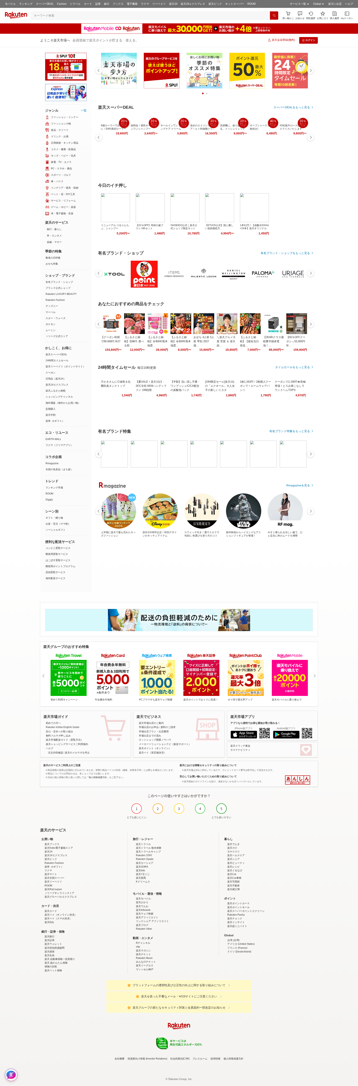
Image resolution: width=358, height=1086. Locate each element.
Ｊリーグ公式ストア (57, 336)
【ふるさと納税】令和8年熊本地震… (157, 341)
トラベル (75, 3)
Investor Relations (156, 1058)
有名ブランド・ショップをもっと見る (285, 253)
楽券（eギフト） (55, 420)
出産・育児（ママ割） (58, 523)
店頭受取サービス (55, 572)
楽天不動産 (233, 885)
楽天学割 (51, 414)
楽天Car (231, 874)
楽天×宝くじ (143, 874)
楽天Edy (49, 922)
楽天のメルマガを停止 (77, 752)
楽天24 (173, 3)
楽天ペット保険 (53, 970)
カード (88, 3)
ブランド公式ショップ (58, 288)
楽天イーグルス (144, 965)
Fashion (62, 3)
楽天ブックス (52, 844)
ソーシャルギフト (55, 529)
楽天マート (51, 874)
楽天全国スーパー (54, 877)
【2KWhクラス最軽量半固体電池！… (273, 341)
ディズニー (52, 306)
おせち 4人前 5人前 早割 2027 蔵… (204, 341)
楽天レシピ (233, 866)
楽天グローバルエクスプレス (61, 896)
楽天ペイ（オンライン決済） (61, 914)
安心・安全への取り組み (59, 731)
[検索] (274, 15)
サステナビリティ (240, 750)
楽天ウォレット (53, 944)
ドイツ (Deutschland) (239, 951)
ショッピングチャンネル (59, 396)
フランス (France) (237, 947)
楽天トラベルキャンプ (148, 851)
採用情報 (215, 1058)
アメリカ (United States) (241, 944)
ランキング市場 (54, 487)
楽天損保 (49, 951)
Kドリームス (143, 881)
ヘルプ (349, 3)
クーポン (51, 372)
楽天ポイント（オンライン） (155, 748)
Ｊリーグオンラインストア (59, 893)
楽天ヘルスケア (236, 855)
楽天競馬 (141, 877)
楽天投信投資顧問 (54, 947)
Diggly (49, 499)
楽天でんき (233, 844)
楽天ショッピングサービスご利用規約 (67, 744)
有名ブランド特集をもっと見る (289, 431)
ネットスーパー (234, 3)
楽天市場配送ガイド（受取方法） (64, 739)
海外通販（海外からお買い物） (63, 402)
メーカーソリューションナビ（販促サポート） (165, 744)
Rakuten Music (144, 958)
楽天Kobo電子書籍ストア (59, 847)
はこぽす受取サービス (58, 560)
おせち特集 (52, 263)
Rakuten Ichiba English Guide (62, 727)
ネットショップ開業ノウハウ (155, 739)
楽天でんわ (142, 906)
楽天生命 (49, 955)
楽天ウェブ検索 (144, 913)
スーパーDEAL (45, 3)
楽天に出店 (335, 3)
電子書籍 (132, 3)
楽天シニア (233, 859)
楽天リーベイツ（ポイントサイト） (65, 366)
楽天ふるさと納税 (55, 390)
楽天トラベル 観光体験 (148, 847)
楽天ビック (215, 3)
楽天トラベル (143, 844)
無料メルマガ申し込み (58, 735)
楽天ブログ (142, 925)
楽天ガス (232, 847)
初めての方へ (53, 723)
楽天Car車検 (234, 877)
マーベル (51, 312)
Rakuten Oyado (145, 859)
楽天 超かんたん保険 (56, 962)
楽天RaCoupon (53, 889)
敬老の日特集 (53, 257)
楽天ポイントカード (238, 903)
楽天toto (140, 870)
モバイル (10, 3)
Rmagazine (52, 463)
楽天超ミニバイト (237, 926)
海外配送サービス (55, 578)
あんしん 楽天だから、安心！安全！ (297, 780)
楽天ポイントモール (238, 907)
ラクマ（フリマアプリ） (59, 445)
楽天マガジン (143, 950)
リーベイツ (159, 3)
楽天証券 (49, 940)
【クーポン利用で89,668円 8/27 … (110, 341)
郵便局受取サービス (57, 554)
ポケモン (51, 324)
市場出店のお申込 (149, 727)
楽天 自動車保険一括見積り (60, 959)
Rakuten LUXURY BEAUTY (61, 294)
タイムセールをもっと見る (292, 367)
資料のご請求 (168, 727)
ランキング (26, 3)
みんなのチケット (146, 961)
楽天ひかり (142, 902)
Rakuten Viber (144, 928)
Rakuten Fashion (55, 300)
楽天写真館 (233, 881)
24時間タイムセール (57, 360)
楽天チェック (234, 918)
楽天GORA (142, 866)
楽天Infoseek (143, 910)
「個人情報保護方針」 (97, 777)
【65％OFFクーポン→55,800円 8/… (295, 341)
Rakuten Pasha (236, 914)
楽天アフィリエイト (147, 917)
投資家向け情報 (136, 1058)
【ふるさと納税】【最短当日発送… (249, 341)
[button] (300, 15)
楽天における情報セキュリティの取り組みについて (208, 765)
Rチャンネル (143, 942)
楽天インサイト (236, 922)
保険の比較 (51, 966)
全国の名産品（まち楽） (59, 469)
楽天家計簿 (233, 889)
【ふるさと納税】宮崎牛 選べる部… (134, 341)
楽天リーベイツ (53, 881)
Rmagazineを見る (298, 485)
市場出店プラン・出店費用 (154, 731)
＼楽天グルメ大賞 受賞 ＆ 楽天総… (226, 341)
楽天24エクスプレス (193, 3)
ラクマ (145, 3)
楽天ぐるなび (234, 870)
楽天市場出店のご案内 (151, 723)
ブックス (118, 3)
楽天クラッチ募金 (240, 745)
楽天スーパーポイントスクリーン (246, 911)
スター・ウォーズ (55, 318)
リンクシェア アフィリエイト (152, 921)
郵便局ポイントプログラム (60, 566)
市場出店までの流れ (150, 735)
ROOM (251, 3)
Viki (138, 946)
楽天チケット (143, 954)
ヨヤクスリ (233, 851)
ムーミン (51, 330)
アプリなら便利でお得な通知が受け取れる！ (255, 723)
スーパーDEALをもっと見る (291, 107)
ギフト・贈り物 (54, 517)
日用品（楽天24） (56, 378)
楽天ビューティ (236, 863)
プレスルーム (199, 1058)
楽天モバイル (143, 898)
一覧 (84, 110)
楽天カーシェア (144, 863)
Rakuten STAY (144, 855)
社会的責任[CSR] (179, 1058)
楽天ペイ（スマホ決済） (58, 918)
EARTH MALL (53, 439)
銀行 (106, 3)
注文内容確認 (55, 752)
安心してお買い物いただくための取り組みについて (208, 776)
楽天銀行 (49, 936)
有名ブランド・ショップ (59, 282)
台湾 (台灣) (233, 940)
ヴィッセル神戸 (144, 969)
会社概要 (120, 1058)
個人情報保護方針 (233, 1058)
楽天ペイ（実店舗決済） (152, 752)
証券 (98, 3)
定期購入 (51, 408)
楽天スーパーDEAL (56, 354)
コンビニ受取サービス (58, 548)
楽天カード (51, 911)
